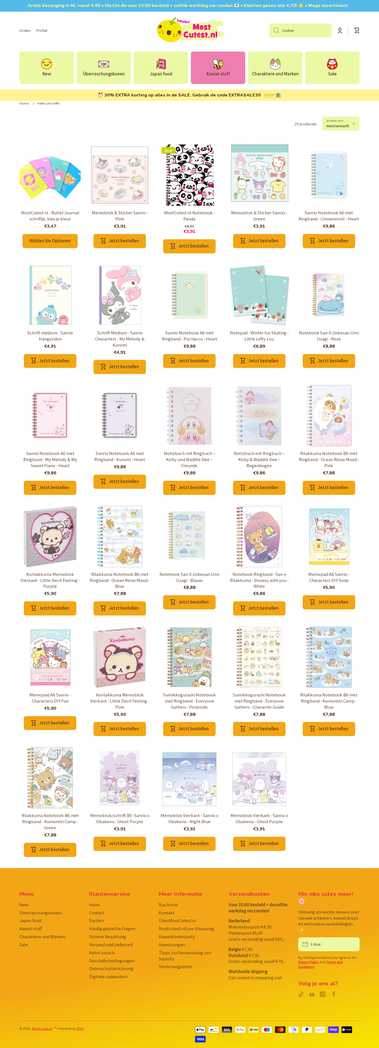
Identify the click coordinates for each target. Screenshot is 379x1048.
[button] (357, 30)
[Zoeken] (274, 30)
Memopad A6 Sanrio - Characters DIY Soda (329, 577)
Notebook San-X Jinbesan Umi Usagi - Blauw (189, 577)
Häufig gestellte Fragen (112, 928)
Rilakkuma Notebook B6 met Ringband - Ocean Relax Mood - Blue (120, 580)
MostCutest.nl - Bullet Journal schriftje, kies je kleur (50, 216)
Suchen (96, 920)
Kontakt (167, 913)
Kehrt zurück (102, 953)
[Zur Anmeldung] (353, 944)
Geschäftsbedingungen (112, 961)
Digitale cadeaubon (108, 976)
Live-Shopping (186, 928)
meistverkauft (337, 125)
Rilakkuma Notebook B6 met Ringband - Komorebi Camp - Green (50, 822)
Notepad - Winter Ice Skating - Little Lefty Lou (259, 336)
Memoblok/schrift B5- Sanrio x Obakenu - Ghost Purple (119, 819)
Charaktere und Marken (42, 936)
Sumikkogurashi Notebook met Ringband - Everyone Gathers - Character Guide (259, 701)
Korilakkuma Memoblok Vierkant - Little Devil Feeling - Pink (119, 701)
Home (24, 103)
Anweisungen (172, 945)
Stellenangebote (175, 966)
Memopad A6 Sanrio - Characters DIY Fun (50, 698)
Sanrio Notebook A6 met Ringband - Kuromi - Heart (119, 456)
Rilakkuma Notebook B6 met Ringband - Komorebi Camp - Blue (328, 701)
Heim (94, 905)
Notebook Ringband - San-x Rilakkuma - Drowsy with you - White (259, 580)
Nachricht (168, 905)
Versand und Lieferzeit (111, 945)
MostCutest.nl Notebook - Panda (189, 216)
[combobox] (300, 30)
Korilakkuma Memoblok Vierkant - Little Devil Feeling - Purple (50, 580)
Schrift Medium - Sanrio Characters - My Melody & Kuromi (120, 339)
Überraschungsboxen (40, 913)
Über (177, 920)
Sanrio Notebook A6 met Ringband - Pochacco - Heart (189, 336)
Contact (96, 913)
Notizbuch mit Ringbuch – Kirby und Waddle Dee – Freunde (189, 460)
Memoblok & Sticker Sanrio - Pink (120, 216)
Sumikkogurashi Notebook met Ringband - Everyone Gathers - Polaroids (189, 701)
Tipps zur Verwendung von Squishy (185, 956)
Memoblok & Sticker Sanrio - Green (259, 216)
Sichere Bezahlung (107, 936)
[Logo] (189, 30)
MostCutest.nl (42, 1028)
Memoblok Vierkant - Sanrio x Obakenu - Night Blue (189, 819)
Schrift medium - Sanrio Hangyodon (50, 336)
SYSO (80, 1028)
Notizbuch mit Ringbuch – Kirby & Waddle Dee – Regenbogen (259, 460)
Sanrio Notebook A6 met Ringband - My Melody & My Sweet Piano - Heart (50, 460)
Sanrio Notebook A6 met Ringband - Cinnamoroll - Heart (329, 216)
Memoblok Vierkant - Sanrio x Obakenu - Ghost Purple (259, 819)
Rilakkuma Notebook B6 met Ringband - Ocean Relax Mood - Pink (329, 460)
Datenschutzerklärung (111, 968)
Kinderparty (177, 936)
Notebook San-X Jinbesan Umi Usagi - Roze (329, 336)
